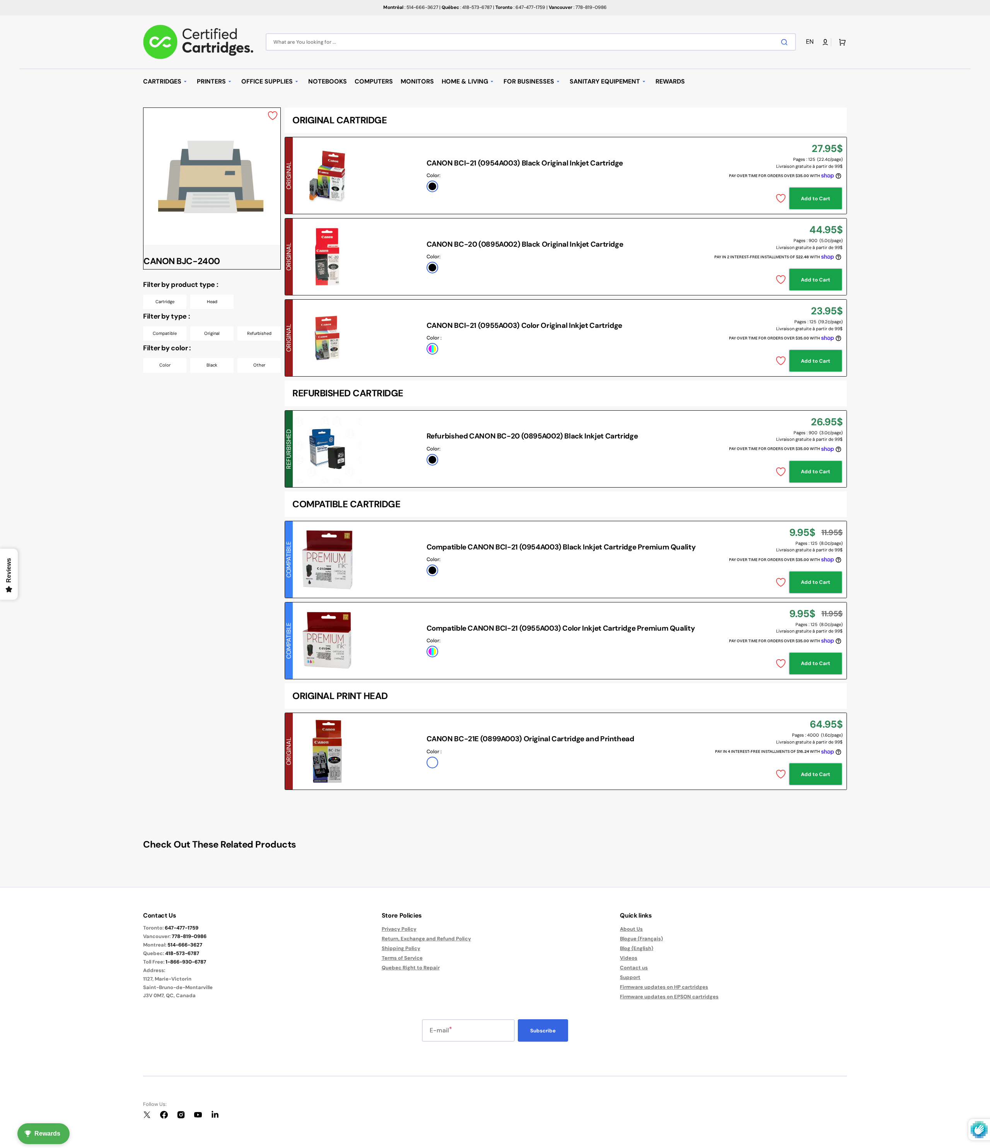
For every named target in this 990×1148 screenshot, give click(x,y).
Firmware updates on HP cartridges (664, 987)
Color (165, 365)
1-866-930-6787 (186, 962)
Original (212, 333)
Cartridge (164, 301)
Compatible (165, 333)
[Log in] (825, 42)
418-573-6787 (182, 953)
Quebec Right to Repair (411, 967)
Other (259, 365)
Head (212, 301)
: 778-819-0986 (578, 7)
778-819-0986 (189, 936)
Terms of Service (402, 958)
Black (212, 365)
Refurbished (259, 333)
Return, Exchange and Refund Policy (426, 938)
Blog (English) (636, 948)
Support (630, 977)
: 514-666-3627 (410, 7)
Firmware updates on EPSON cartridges (669, 996)
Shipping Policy (401, 948)
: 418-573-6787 (467, 7)
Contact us (634, 967)
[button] (811, 42)
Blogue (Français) (641, 938)
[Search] (786, 42)
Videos (628, 958)
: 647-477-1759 (520, 7)
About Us (631, 929)
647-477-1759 (181, 928)
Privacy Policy (399, 929)
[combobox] (531, 42)
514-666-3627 (184, 945)
